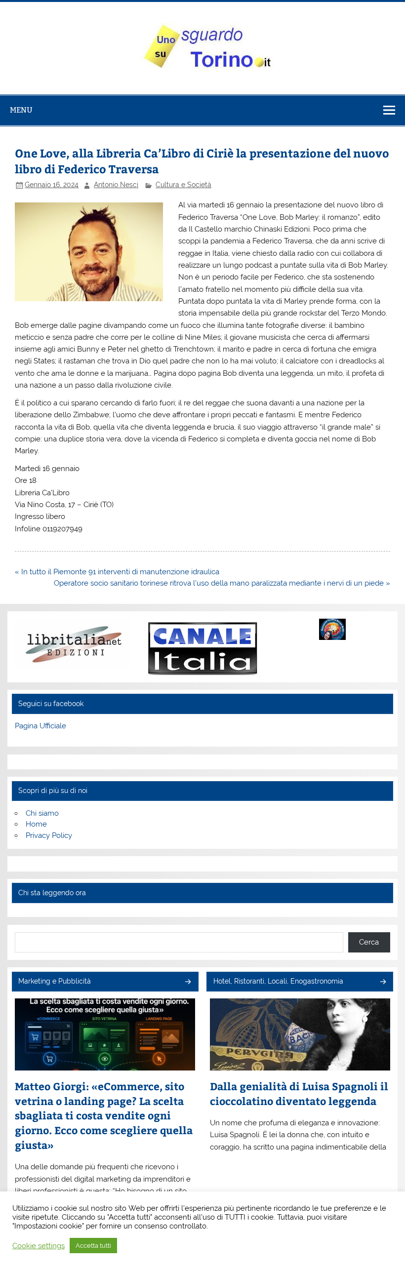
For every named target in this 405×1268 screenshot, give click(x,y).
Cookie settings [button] (38, 1245)
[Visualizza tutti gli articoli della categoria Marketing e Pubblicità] (187, 982)
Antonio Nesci (116, 185)
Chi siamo (42, 813)
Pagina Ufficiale (40, 725)
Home (36, 824)
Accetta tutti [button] (93, 1245)
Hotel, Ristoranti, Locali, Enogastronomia (278, 981)
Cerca (369, 942)
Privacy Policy (49, 835)
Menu (21, 110)
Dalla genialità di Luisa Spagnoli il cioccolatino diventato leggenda (299, 1093)
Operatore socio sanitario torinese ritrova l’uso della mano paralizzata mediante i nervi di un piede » (222, 583)
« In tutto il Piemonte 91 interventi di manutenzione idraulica (117, 571)
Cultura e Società (183, 185)
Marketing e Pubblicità (54, 981)
